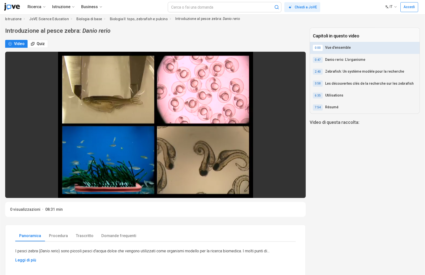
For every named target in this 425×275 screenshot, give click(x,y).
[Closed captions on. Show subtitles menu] (296, 191)
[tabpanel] (155, 255)
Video (19, 43)
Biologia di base (89, 19)
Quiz (41, 43)
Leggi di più (25, 260)
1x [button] (286, 191)
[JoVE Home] (12, 7)
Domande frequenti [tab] (118, 235)
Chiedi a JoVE (306, 7)
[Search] (276, 7)
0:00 (318, 47)
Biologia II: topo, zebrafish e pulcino (139, 19)
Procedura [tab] (58, 235)
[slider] (271, 191)
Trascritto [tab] (84, 235)
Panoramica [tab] (30, 235)
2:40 (318, 71)
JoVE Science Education (49, 19)
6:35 (318, 95)
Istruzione (13, 19)
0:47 (318, 60)
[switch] (258, 191)
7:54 (318, 107)
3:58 (318, 83)
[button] (298, 59)
